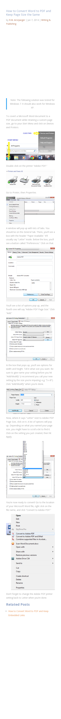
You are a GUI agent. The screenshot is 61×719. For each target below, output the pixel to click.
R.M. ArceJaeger (17, 19)
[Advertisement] (30, 62)
